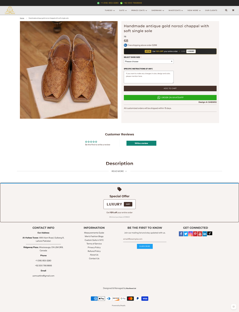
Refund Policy (94, 251)
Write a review (141, 143)
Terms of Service (94, 243)
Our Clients (211, 10)
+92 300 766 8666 (43, 265)
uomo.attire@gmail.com (43, 275)
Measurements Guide (94, 232)
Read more (118, 171)
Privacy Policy (94, 247)
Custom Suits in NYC (94, 240)
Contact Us (94, 258)
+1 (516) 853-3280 (109, 3)
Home (22, 18)
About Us (94, 254)
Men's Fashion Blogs (94, 236)
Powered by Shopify (118, 305)
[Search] (226, 10)
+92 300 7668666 (132, 3)
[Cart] (233, 10)
